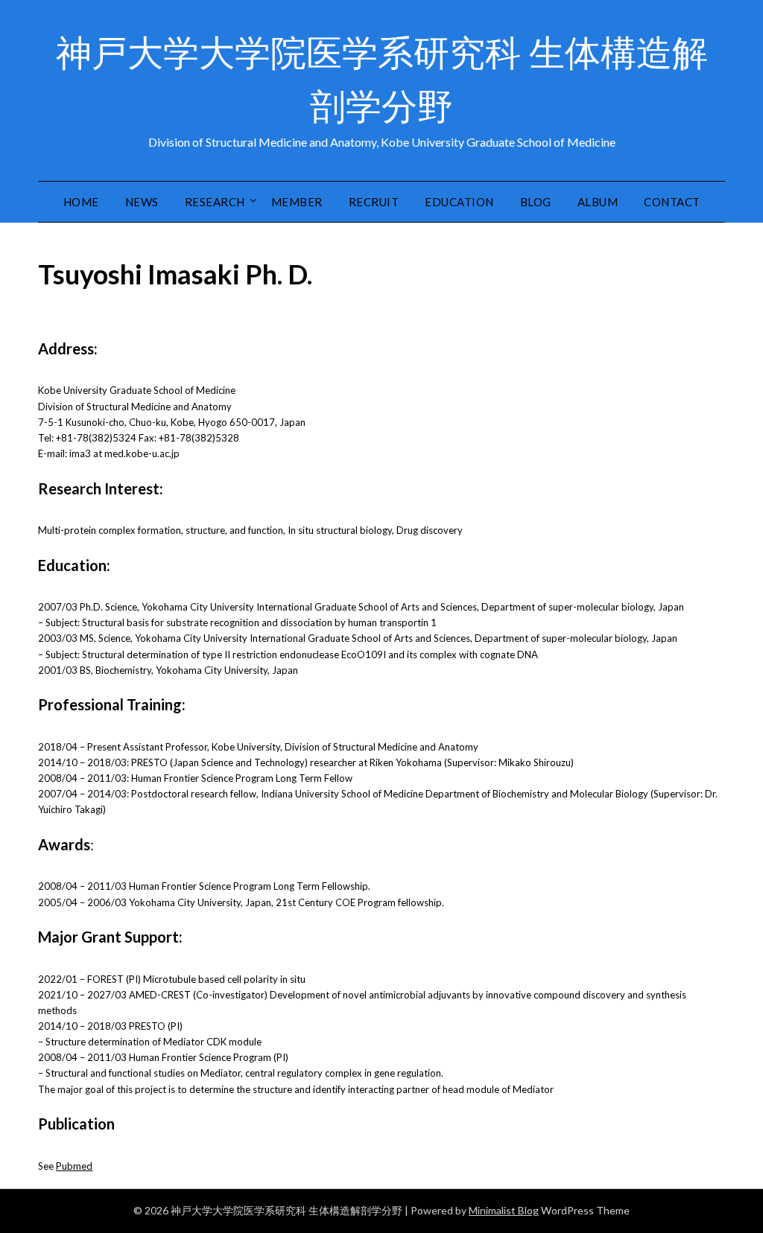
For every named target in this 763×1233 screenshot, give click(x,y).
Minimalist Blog (504, 1210)
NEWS (142, 201)
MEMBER (297, 201)
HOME (81, 201)
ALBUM (597, 201)
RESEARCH (215, 201)
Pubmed (74, 1166)
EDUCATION (459, 201)
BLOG (535, 201)
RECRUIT (374, 201)
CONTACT (672, 201)
